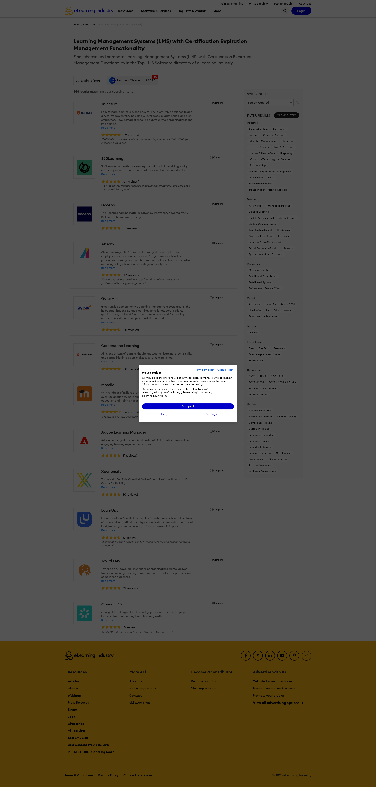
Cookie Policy (225, 369)
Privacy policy (206, 369)
